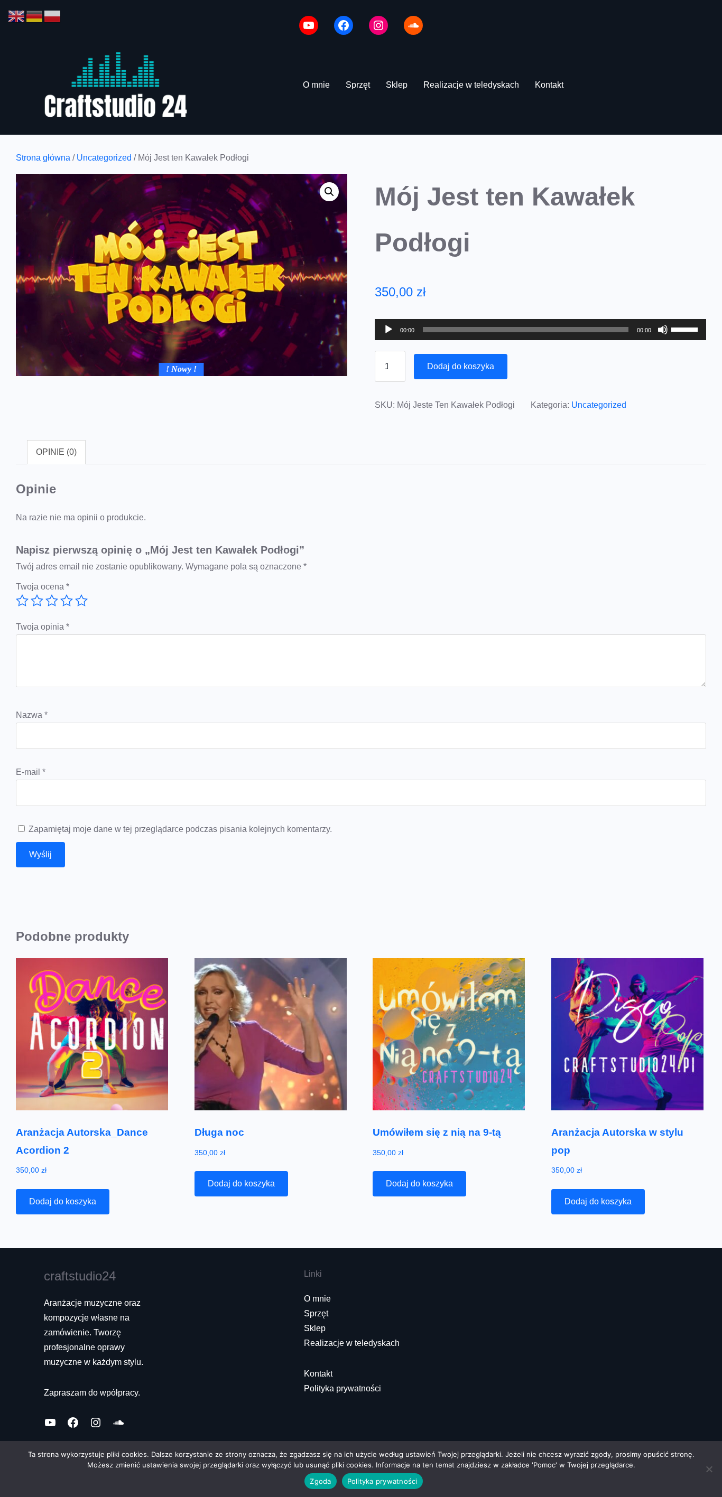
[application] (540, 329)
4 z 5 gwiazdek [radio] (66, 600)
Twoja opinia (42, 626)
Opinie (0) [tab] (56, 451)
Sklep (315, 1328)
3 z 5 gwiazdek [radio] (51, 600)
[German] (35, 15)
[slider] (686, 328)
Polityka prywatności (342, 1388)
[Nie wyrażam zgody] (709, 1469)
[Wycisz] (663, 329)
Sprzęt (316, 1313)
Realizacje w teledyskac (349, 1343)
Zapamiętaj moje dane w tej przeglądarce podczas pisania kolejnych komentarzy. (180, 829)
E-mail (30, 772)
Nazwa (32, 714)
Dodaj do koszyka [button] (62, 1201)
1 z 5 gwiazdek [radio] (22, 600)
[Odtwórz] (388, 329)
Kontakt (318, 1373)
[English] (17, 15)
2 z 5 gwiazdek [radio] (37, 600)
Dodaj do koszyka (460, 366)
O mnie (317, 1298)
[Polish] (53, 15)
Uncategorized (104, 157)
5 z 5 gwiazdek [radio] (81, 600)
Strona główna (43, 157)
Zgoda (320, 1481)
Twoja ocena (42, 586)
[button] (329, 191)
